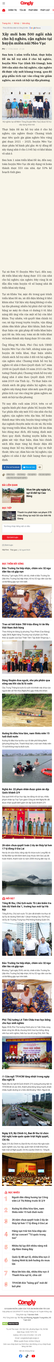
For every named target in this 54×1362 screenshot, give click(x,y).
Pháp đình (33, 10)
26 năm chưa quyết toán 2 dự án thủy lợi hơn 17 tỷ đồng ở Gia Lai (27, 847)
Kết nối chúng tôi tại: (27, 1351)
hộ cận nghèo (44, 474)
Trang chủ (6, 23)
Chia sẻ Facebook (12, 467)
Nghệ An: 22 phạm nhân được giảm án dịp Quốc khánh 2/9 (25, 791)
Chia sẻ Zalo (30, 467)
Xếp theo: (5, 550)
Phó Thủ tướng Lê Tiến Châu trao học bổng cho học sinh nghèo (26, 1021)
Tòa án (23, 10)
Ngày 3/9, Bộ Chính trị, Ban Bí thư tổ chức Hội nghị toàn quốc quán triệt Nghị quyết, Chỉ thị (25, 1136)
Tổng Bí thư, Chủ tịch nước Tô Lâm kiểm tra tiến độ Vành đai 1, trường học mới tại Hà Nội (26, 906)
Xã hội (16, 23)
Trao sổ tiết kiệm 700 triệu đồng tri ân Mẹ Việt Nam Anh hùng (25, 626)
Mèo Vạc (10, 474)
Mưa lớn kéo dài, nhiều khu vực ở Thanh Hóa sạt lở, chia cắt (30, 1273)
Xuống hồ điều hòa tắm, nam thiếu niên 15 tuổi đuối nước (25, 735)
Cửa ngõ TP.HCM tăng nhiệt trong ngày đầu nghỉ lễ (25, 1078)
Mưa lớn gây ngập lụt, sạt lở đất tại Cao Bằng (38, 492)
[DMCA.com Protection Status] (27, 1323)
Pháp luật (45, 10)
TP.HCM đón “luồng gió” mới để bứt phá (29, 1284)
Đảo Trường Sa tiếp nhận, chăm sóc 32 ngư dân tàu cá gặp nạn (26, 570)
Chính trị (12, 10)
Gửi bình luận (12, 537)
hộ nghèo (32, 474)
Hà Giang (21, 474)
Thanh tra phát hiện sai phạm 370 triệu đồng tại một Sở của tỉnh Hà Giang (34, 515)
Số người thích (24, 550)
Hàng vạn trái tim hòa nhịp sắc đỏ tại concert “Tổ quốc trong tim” (29, 1234)
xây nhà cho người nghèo (16, 478)
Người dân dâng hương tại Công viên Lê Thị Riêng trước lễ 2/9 (30, 1199)
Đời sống (26, 23)
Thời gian (13, 550)
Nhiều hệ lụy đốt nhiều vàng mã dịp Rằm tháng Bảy (29, 1247)
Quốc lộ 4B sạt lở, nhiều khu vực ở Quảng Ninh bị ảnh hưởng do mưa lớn (31, 1260)
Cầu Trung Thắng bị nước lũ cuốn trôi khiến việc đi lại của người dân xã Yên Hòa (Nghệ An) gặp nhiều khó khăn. (26, 689)
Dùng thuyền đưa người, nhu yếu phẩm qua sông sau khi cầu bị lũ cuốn (26, 682)
